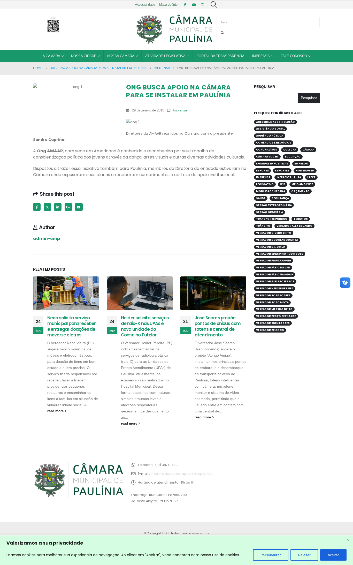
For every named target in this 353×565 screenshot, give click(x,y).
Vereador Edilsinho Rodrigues (279, 254)
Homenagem (305, 170)
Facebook (37, 207)
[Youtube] (193, 4)
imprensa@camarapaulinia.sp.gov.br (182, 473)
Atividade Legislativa (165, 56)
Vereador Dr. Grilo (270, 247)
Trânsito (263, 226)
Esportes (282, 170)
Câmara (308, 150)
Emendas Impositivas (272, 163)
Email (78, 207)
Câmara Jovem (267, 157)
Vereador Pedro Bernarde (276, 316)
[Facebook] (185, 4)
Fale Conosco (294, 56)
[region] (176, 550)
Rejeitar (304, 555)
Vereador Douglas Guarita (277, 240)
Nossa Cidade (83, 56)
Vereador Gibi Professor (275, 281)
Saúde (260, 198)
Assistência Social (270, 129)
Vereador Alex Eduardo (294, 226)
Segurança (280, 198)
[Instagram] (202, 4)
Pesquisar (264, 87)
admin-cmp (46, 239)
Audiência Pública (269, 136)
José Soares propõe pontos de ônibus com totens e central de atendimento (218, 326)
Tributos (301, 219)
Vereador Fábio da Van (273, 267)
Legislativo (265, 184)
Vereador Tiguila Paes (273, 323)
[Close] (347, 540)
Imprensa (261, 56)
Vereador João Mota (272, 302)
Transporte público (271, 219)
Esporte (262, 170)
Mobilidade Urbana (270, 191)
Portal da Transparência (220, 56)
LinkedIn (58, 207)
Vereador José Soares (273, 295)
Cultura (289, 150)
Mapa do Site (168, 4)
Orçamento (300, 191)
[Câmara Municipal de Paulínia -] (174, 29)
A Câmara (51, 56)
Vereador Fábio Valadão (274, 274)
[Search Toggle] (214, 4)
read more (56, 411)
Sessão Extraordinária (274, 205)
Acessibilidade (145, 4)
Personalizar (270, 555)
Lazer (311, 177)
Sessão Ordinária (269, 212)
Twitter (47, 207)
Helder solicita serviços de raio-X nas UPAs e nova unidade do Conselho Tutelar (145, 326)
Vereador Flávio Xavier (273, 260)
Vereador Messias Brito (274, 309)
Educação (293, 157)
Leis (282, 184)
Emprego (301, 163)
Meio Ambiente (302, 184)
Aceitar (333, 555)
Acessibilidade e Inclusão (275, 122)
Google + (68, 207)
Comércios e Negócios (273, 143)
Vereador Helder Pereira (274, 288)
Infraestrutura (289, 177)
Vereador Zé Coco (270, 330)
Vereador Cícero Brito (273, 233)
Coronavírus (266, 150)
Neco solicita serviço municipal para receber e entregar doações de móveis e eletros (71, 326)
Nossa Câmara (120, 56)
